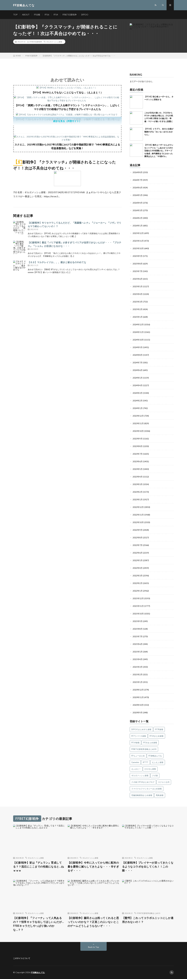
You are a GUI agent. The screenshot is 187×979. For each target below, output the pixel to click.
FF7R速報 (159, 729)
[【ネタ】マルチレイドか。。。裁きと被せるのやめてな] (19, 267)
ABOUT (26, 14)
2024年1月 (138, 408)
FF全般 (37, 14)
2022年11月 (138, 514)
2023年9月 (138, 438)
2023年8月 (138, 446)
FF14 (56, 14)
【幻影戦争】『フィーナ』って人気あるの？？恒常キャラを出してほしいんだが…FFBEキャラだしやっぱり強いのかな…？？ (38, 923)
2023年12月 (138, 416)
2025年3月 (138, 301)
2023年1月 (138, 499)
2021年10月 (138, 613)
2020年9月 (138, 712)
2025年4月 (138, 294)
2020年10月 (138, 705)
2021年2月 (138, 674)
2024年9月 (138, 347)
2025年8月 (138, 263)
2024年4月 (138, 385)
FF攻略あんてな (155, 756)
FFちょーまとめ (138, 756)
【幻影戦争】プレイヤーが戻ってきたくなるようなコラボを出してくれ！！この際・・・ (148, 866)
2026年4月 (138, 202)
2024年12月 (138, 324)
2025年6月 (138, 279)
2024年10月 (138, 339)
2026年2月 (138, 218)
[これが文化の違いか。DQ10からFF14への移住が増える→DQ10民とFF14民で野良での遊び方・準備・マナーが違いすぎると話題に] (136, 118)
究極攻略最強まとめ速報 (141, 795)
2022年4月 (138, 568)
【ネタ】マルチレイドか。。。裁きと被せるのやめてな (57, 262)
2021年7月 (138, 636)
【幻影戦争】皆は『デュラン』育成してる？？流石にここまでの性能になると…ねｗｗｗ (38, 866)
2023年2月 (138, 492)
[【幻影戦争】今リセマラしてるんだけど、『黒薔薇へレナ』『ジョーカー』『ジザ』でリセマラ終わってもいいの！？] (19, 227)
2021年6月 (138, 644)
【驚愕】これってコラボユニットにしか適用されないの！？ (148, 919)
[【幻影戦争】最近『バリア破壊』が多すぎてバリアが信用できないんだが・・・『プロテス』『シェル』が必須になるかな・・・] (19, 247)
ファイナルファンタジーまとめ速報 (146, 788)
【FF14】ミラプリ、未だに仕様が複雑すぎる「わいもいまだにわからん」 (158, 132)
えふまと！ (136, 769)
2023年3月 (138, 484)
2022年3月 (138, 575)
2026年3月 (138, 210)
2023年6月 (138, 461)
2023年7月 (138, 454)
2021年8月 (138, 629)
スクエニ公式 (163, 782)
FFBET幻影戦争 (70, 14)
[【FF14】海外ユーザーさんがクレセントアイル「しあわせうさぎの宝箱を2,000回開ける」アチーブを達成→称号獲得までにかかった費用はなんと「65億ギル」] (136, 150)
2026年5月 (138, 195)
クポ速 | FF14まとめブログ (142, 782)
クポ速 (155, 775)
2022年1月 (138, 591)
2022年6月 (138, 552)
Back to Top (93, 947)
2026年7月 (138, 180)
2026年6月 (138, 187)
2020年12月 (138, 689)
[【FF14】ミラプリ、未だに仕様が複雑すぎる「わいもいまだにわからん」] (136, 134)
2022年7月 (138, 545)
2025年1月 (138, 317)
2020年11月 (138, 697)
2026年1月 (138, 225)
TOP (15, 14)
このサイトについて (21, 958)
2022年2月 (138, 583)
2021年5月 (138, 651)
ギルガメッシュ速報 (54, 42)
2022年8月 (138, 537)
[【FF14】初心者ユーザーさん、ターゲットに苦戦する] (136, 101)
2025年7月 (138, 271)
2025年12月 (138, 233)
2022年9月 (138, 530)
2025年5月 (138, 286)
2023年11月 (138, 423)
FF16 (47, 14)
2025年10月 (138, 248)
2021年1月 (138, 682)
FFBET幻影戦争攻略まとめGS (143, 749)
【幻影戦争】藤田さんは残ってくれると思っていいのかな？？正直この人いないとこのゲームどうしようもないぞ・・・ (93, 921)
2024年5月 (138, 377)
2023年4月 (138, 476)
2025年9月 (138, 256)
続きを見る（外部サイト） (67, 121)
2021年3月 (138, 667)
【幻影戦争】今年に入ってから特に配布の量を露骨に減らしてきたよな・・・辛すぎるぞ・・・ (93, 866)
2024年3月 (138, 393)
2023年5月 (138, 469)
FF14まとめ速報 (156, 736)
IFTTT (145, 762)
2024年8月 (138, 355)
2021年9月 (138, 621)
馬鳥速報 (159, 795)
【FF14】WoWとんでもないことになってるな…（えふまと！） (67, 92)
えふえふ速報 (157, 762)
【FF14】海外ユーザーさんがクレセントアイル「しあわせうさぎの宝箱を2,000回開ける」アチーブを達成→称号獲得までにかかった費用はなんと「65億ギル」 (158, 150)
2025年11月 (138, 241)
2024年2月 (138, 400)
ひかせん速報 (150, 769)
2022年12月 (138, 507)
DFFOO (84, 14)
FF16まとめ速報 (150, 742)
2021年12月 (138, 598)
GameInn (135, 762)
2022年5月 (138, 560)
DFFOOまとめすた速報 (141, 729)
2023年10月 (138, 431)
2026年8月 (138, 172)
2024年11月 (138, 332)
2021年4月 (138, 659)
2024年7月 (138, 362)
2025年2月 (138, 309)
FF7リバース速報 (138, 736)
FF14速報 (135, 742)
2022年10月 (138, 522)
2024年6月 (138, 370)
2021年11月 (138, 606)
